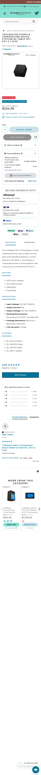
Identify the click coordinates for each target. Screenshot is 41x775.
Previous (2, 508)
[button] (36, 13)
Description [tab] (10, 242)
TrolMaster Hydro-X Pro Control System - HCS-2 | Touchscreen (30, 510)
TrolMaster (6, 49)
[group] (20, 365)
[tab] (19, 417)
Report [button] (25, 458)
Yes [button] (21, 458)
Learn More (23, 113)
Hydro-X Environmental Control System (20, 30)
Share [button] (30, 458)
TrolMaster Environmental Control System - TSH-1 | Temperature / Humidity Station (11, 512)
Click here (32, 181)
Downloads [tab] (29, 242)
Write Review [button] (20, 375)
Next (39, 508)
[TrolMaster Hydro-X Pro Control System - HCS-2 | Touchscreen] (30, 496)
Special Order (24, 130)
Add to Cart (11, 525)
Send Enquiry (17, 137)
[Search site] (34, 21)
